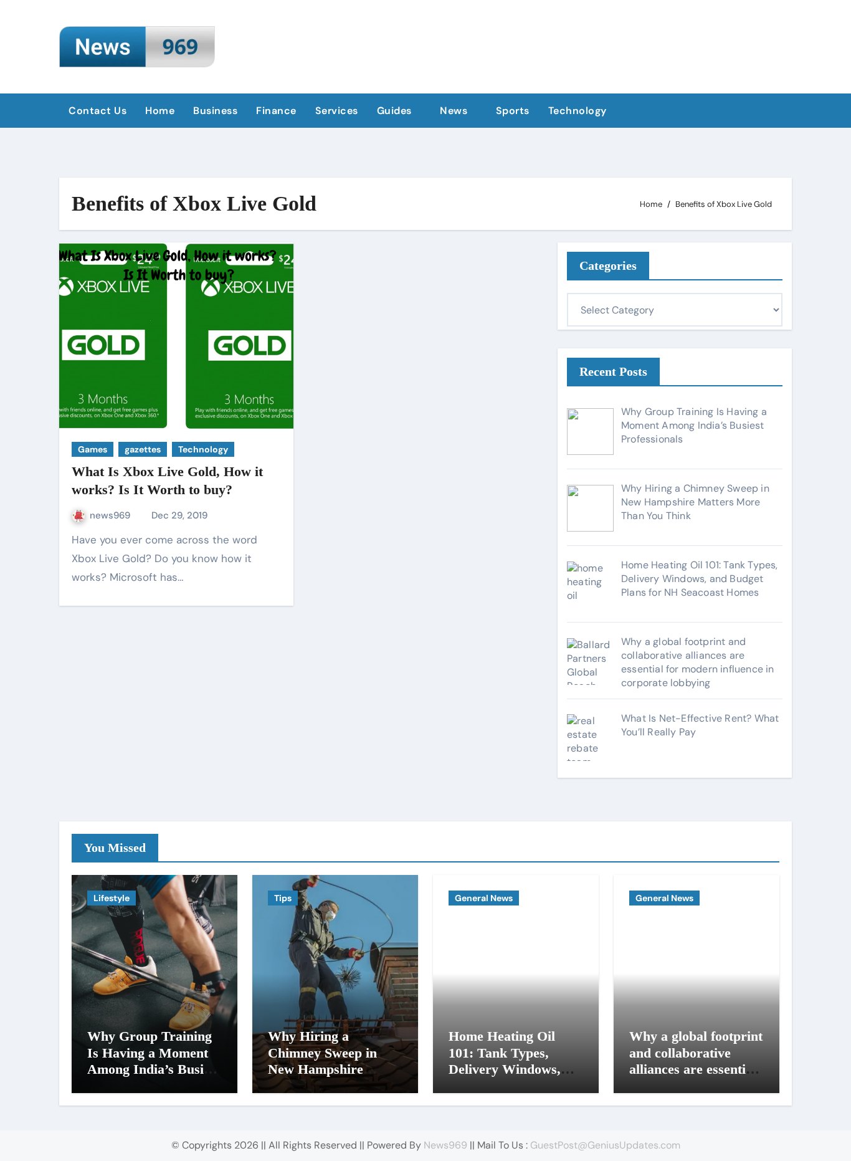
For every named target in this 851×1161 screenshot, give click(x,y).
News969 (445, 1145)
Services (336, 110)
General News (484, 898)
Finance (276, 110)
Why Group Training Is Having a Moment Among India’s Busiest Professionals (153, 1060)
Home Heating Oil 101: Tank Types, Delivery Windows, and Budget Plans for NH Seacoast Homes (511, 1069)
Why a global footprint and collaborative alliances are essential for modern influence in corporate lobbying (696, 1069)
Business (215, 110)
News (455, 110)
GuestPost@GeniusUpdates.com (605, 1145)
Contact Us (97, 110)
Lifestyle (111, 898)
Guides (396, 110)
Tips (283, 898)
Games (92, 449)
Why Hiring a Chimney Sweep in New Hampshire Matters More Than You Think (327, 1069)
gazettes (143, 449)
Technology (579, 110)
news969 (111, 515)
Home (159, 110)
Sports (513, 110)
